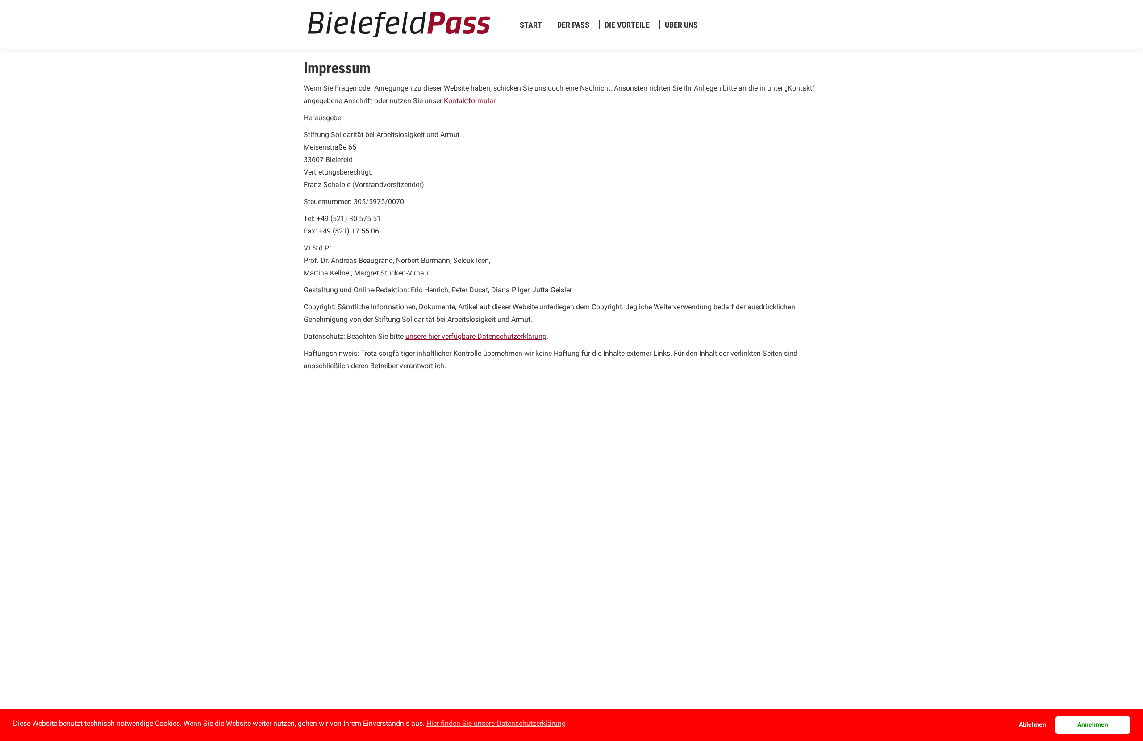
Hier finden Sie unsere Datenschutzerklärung (496, 723)
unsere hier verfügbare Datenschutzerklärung (475, 336)
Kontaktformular (469, 100)
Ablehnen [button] (1032, 725)
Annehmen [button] (1092, 725)
